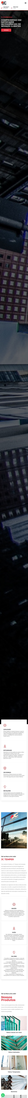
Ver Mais (6, 30)
